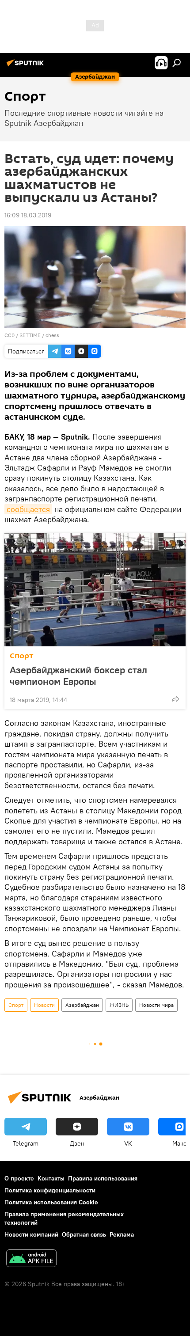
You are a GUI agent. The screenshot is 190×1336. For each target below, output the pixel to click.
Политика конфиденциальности (49, 1190)
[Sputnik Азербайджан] (26, 66)
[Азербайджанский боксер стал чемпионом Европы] (95, 589)
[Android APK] (31, 1259)
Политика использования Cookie (51, 1202)
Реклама (122, 1234)
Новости (44, 1005)
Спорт (22, 655)
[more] (175, 699)
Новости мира (156, 1005)
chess (52, 335)
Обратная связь (84, 1234)
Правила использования (102, 1178)
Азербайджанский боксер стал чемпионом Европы (78, 675)
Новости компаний (31, 1234)
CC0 (9, 335)
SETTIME (30, 335)
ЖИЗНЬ (119, 1005)
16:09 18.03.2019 (27, 215)
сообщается (28, 509)
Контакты (51, 1178)
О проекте (19, 1178)
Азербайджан (82, 1005)
